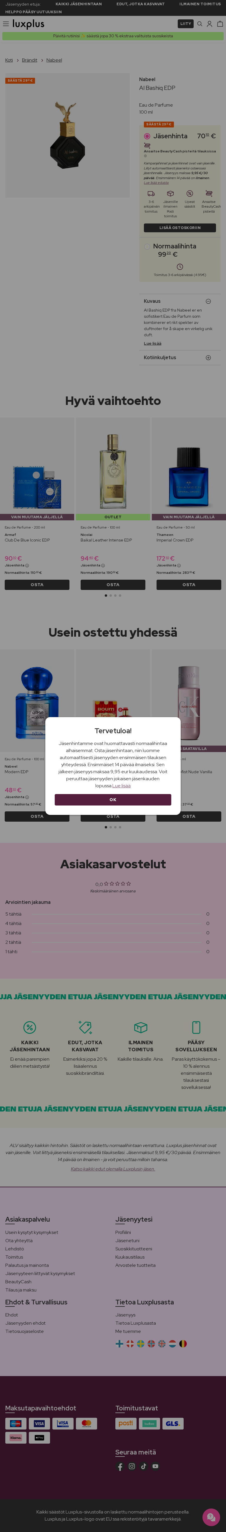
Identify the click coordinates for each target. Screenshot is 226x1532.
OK (112, 799)
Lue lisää (121, 786)
